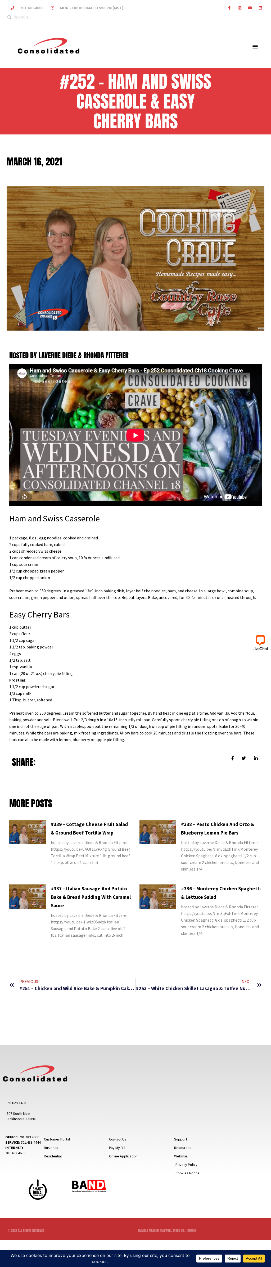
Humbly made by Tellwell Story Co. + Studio (167, 1230)
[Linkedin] (260, 8)
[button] (255, 46)
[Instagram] (239, 8)
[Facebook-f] (229, 8)
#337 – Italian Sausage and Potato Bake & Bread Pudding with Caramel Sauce (91, 897)
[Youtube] (250, 8)
